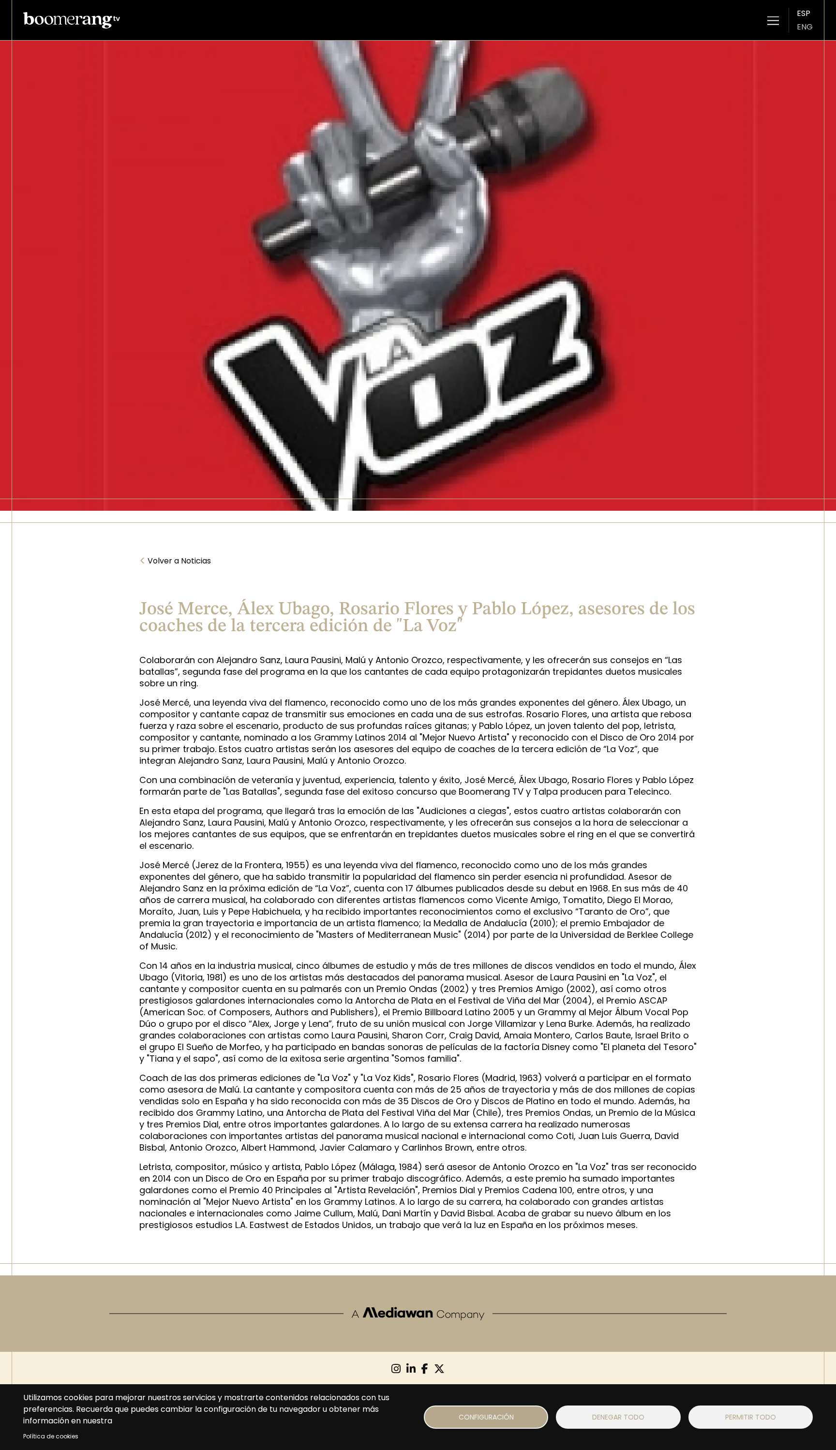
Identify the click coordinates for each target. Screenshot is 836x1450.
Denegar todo (618, 1417)
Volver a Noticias (175, 561)
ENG (805, 26)
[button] (773, 20)
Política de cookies (50, 1436)
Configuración (486, 1417)
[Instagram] (396, 1369)
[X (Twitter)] (439, 1369)
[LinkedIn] (411, 1369)
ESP (803, 13)
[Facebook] (424, 1369)
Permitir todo (750, 1417)
